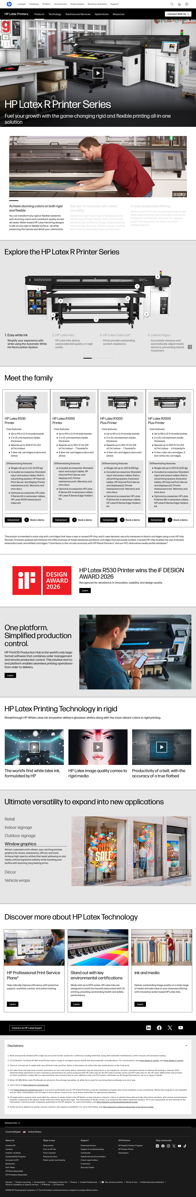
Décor (10, 852)
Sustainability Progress (16, 1156)
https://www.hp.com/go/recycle (28, 1090)
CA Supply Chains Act (57, 1182)
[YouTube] (179, 1146)
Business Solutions (97, 4)
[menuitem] (21, 4)
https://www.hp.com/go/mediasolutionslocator (117, 1102)
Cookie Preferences (88, 1182)
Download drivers (88, 1145)
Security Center (87, 1167)
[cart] (179, 4)
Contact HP (10, 1145)
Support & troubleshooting (92, 1149)
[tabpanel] (37, 214)
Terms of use (131, 1182)
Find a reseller (49, 1153)
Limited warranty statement (152, 1182)
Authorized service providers (93, 1156)
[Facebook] (162, 1146)
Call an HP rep (49, 1149)
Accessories (60, 4)
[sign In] (186, 4)
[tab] (36, 820)
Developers (123, 1153)
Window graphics (20, 843)
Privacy (74, 1182)
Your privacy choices (114, 1182)
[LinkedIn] (157, 1146)
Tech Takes (10, 1167)
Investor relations (13, 1153)
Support (115, 4)
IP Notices (46, 1185)
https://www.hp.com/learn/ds (36, 1085)
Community (85, 1153)
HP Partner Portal (125, 1149)
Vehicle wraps (17, 880)
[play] (98, 73)
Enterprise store (50, 1156)
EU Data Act (59, 1185)
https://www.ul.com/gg (173, 1060)
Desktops (34, 4)
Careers (9, 1149)
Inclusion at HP (12, 1160)
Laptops (22, 4)
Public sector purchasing (54, 1160)
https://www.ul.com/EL (149, 1060)
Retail (10, 819)
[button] (190, 347)
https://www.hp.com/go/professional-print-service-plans (128, 1107)
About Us (10, 1140)
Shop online (48, 1145)
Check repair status (89, 1160)
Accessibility (39, 1182)
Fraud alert (85, 1164)
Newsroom (10, 1164)
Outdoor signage (20, 835)
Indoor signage (18, 827)
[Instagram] (168, 1146)
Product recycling (23, 1182)
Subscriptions (77, 4)
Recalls (9, 1182)
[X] (173, 1146)
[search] (172, 4)
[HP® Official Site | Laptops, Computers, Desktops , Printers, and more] (9, 4)
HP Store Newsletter (14, 1171)
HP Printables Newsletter (16, 1175)
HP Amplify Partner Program (130, 1145)
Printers (47, 4)
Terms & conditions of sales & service (22, 1185)
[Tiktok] (185, 1146)
